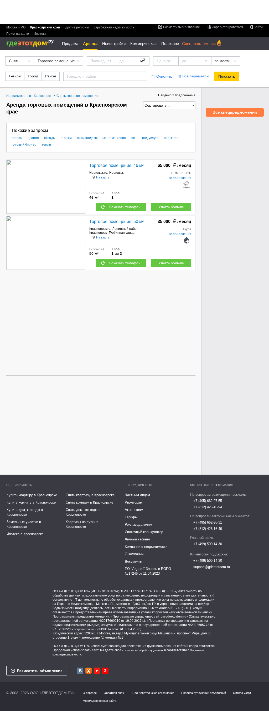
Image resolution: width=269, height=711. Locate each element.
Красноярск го (99, 229)
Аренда (90, 43)
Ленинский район (125, 229)
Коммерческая (143, 43)
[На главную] (32, 43)
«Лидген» (107, 625)
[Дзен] (105, 671)
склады (49, 138)
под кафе (171, 138)
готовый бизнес (24, 144)
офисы (17, 138)
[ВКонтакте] (80, 671)
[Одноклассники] (88, 671)
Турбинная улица (121, 233)
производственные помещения (101, 138)
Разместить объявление (40, 671)
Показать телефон (125, 207)
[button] (80, 186)
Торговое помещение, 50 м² (116, 221)
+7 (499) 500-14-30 (207, 544)
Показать (226, 76)
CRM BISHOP (181, 173)
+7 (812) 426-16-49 (207, 529)
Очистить (164, 76)
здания (33, 138)
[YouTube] (97, 671)
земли (46, 144)
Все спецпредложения (235, 112)
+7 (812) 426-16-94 (207, 507)
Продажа (70, 43)
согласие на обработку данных (142, 650)
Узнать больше (171, 207)
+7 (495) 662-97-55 (207, 501)
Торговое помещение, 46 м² (116, 165)
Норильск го (98, 173)
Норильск (116, 173)
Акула (187, 229)
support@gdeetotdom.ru (211, 567)
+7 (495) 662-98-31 (207, 522)
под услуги (150, 138)
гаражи (66, 138)
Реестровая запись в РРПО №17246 (94, 629)
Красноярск (98, 233)
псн (134, 138)
